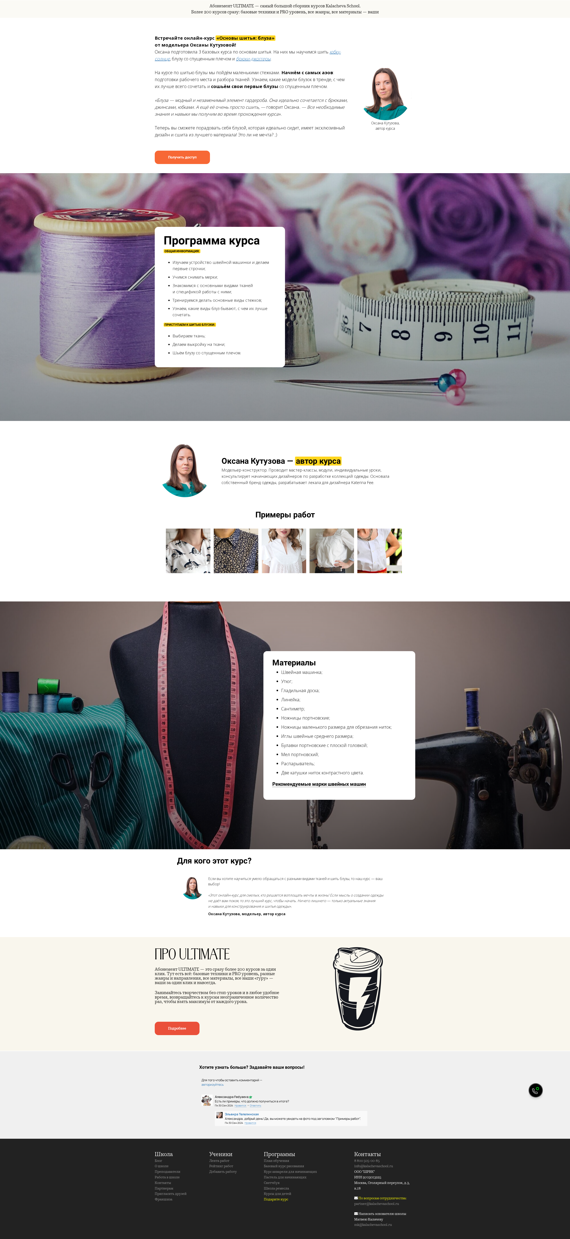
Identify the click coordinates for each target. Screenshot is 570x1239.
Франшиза (163, 1199)
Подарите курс (276, 1199)
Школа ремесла (276, 1188)
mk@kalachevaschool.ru (373, 1225)
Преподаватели (167, 1171)
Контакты (163, 1183)
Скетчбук (272, 1183)
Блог (158, 1161)
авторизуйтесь (213, 1084)
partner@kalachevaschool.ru (376, 1204)
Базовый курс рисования (284, 1166)
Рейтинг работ (221, 1166)
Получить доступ (182, 157)
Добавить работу (223, 1171)
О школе (162, 1166)
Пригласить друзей (171, 1194)
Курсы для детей (277, 1194)
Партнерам (164, 1188)
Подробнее (177, 1028)
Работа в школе (167, 1177)
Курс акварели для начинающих (290, 1171)
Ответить (255, 1105)
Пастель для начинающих (285, 1177)
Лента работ (219, 1161)
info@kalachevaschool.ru (373, 1166)
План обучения (276, 1161)
